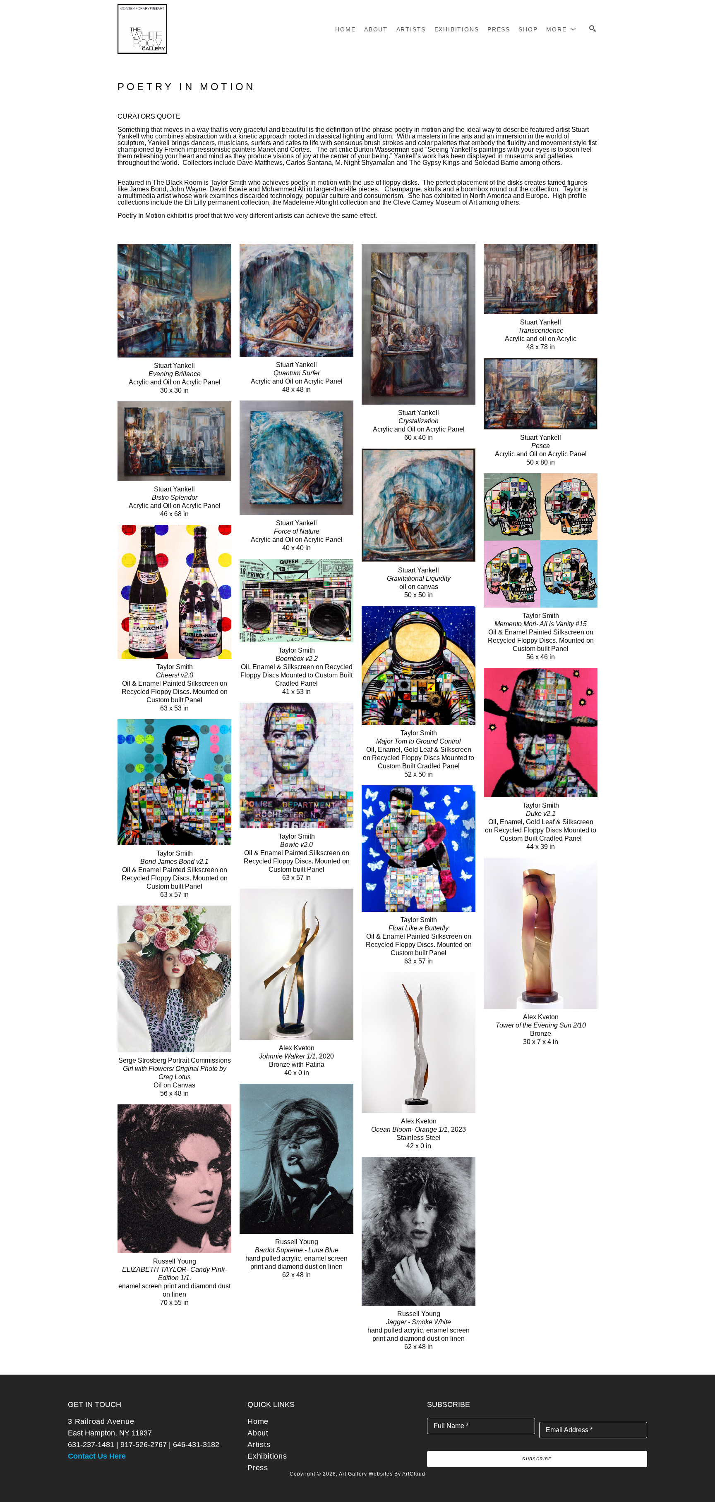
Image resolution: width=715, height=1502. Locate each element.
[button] (561, 29)
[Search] (592, 28)
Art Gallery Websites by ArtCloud (382, 1474)
